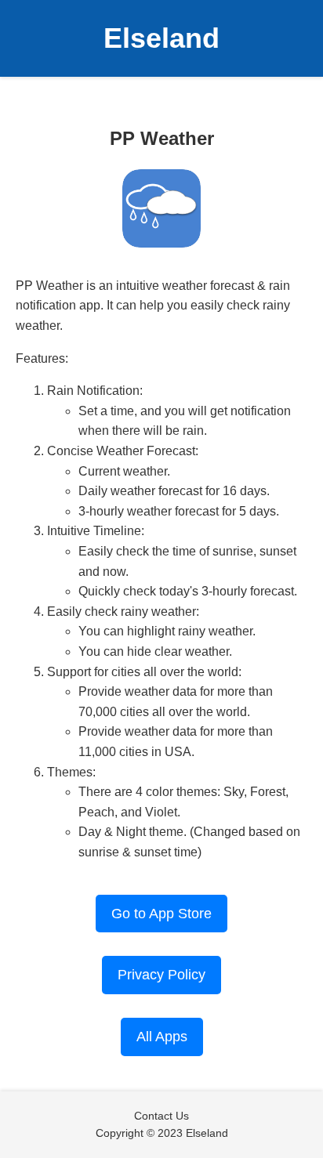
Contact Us (161, 1115)
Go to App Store (161, 913)
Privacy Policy (161, 974)
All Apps (161, 1036)
